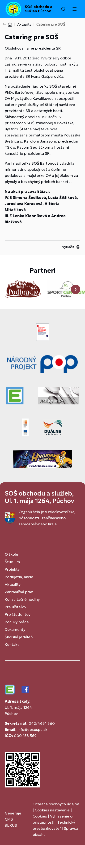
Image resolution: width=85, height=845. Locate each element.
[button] (63, 9)
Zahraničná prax (19, 591)
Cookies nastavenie (52, 810)
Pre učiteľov (15, 607)
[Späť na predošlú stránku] (5, 24)
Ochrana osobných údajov (56, 804)
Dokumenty (15, 629)
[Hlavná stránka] (10, 24)
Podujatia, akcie (19, 576)
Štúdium (12, 561)
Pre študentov (17, 614)
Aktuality (24, 24)
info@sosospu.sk (32, 729)
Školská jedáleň (19, 637)
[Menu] (74, 9)
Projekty (12, 569)
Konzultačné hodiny (22, 599)
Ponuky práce (17, 622)
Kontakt (12, 644)
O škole (11, 554)
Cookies (40, 816)
